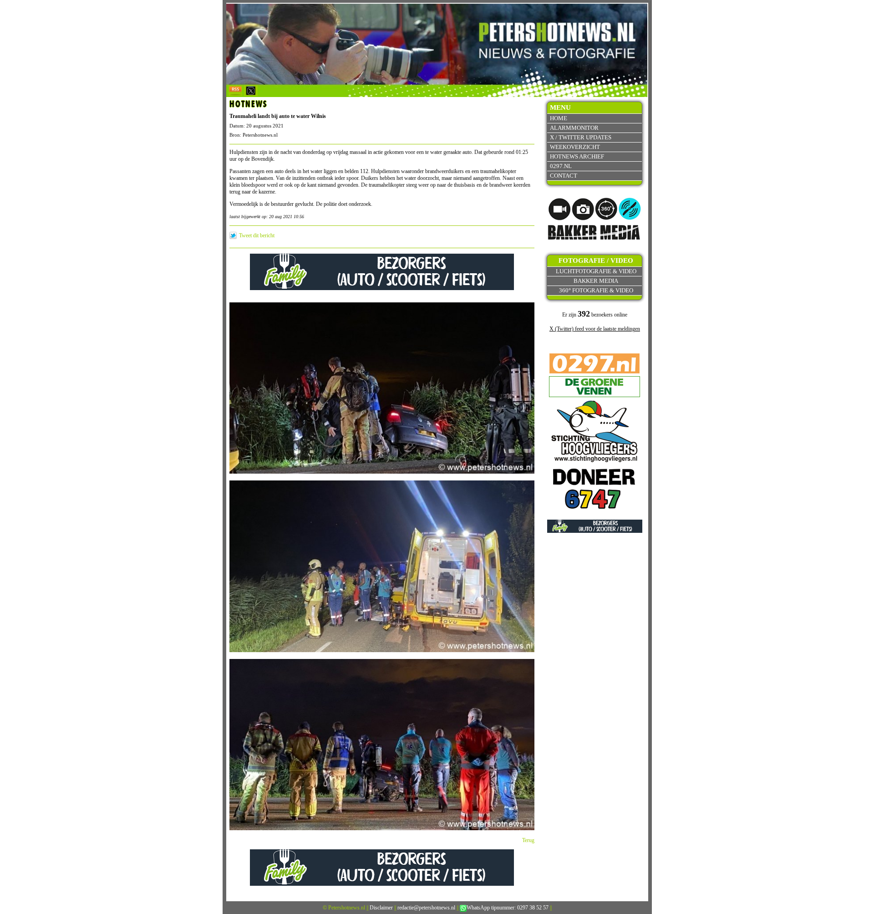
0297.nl (561, 166)
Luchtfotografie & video (596, 271)
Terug (528, 840)
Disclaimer (381, 907)
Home (558, 118)
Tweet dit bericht (256, 235)
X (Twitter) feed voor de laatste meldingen (594, 329)
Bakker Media (596, 280)
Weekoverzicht (575, 146)
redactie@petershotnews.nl (426, 907)
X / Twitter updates (580, 137)
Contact (563, 175)
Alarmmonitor (574, 127)
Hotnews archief (577, 156)
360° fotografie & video (596, 290)
